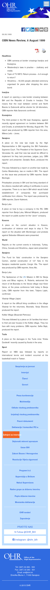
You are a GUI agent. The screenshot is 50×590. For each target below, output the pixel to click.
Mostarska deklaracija (25, 502)
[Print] (41, 29)
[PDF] (37, 29)
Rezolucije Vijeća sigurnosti (25, 459)
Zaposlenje (25, 518)
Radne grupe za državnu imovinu (25, 489)
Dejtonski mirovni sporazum (25, 441)
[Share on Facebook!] (23, 29)
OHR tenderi (25, 512)
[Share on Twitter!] (28, 29)
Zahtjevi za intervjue (11, 434)
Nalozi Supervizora (25, 482)
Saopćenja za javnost (25, 366)
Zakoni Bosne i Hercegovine (25, 453)
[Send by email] (46, 29)
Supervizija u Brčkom (25, 476)
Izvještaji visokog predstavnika (25, 414)
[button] (46, 3)
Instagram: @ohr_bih (26, 539)
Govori (25, 384)
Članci (25, 378)
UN (24, 277)
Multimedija (25, 401)
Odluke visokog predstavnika (25, 407)
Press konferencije (25, 395)
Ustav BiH (25, 447)
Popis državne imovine (25, 496)
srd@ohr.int (28, 572)
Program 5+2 (25, 470)
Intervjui (25, 372)
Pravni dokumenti (25, 421)
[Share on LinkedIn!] (32, 29)
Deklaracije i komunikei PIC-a (25, 427)
